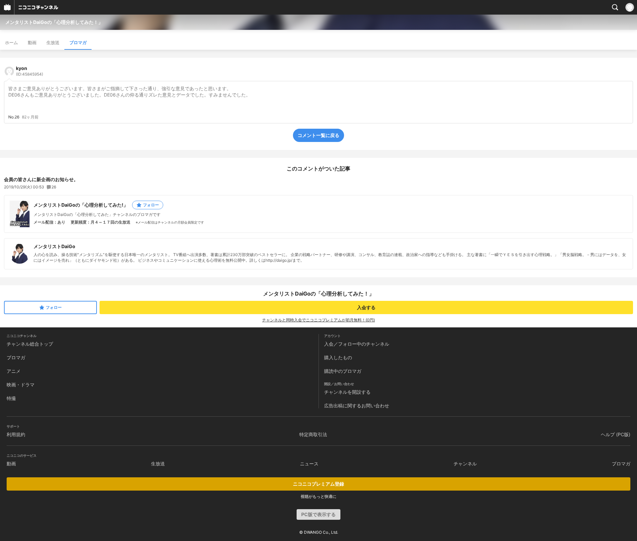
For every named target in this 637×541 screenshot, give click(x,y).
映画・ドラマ (21, 384)
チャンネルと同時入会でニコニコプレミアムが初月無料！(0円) (318, 319)
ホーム (11, 42)
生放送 (52, 42)
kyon (29, 71)
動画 (32, 42)
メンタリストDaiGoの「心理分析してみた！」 (54, 22)
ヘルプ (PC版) (615, 434)
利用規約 (16, 434)
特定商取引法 (313, 434)
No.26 (13, 117)
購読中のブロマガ (342, 371)
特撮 (11, 398)
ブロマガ (78, 42)
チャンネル (465, 463)
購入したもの (338, 357)
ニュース (309, 463)
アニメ (14, 371)
